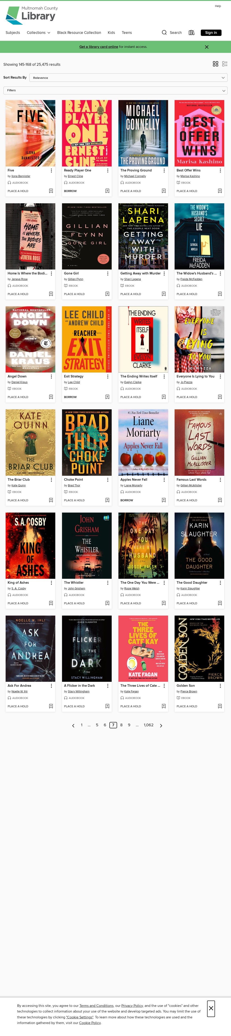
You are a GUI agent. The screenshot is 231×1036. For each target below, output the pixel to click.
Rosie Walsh (131, 588)
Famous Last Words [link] (191, 480)
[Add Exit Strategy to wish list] (107, 397)
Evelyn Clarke (132, 382)
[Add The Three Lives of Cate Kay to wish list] (163, 707)
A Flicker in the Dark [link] (79, 686)
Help (218, 6)
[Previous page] (73, 725)
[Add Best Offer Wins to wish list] (220, 191)
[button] (171, 33)
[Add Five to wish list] (51, 191)
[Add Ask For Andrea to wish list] (51, 707)
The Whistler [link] (73, 583)
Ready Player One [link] (77, 171)
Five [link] (11, 171)
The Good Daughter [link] (192, 583)
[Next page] (161, 725)
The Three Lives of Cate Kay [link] (141, 686)
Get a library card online (98, 47)
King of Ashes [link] (18, 583)
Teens (127, 32)
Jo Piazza (186, 382)
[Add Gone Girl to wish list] (107, 294)
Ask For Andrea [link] (19, 686)
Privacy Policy (132, 1005)
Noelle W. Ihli (20, 691)
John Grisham (76, 588)
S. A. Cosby (19, 588)
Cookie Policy (90, 1023)
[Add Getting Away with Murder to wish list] (163, 294)
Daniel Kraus (20, 382)
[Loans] (192, 33)
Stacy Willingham (79, 691)
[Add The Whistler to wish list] (107, 604)
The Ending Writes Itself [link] (138, 377)
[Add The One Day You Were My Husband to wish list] (163, 604)
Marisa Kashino (190, 176)
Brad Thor (74, 485)
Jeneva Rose (20, 279)
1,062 (149, 725)
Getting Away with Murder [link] (140, 274)
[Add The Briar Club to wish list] (51, 501)
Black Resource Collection (79, 32)
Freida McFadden (191, 279)
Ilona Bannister (21, 176)
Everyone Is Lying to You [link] (196, 377)
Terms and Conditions (96, 1005)
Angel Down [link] (17, 377)
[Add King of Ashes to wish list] (51, 604)
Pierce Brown (188, 691)
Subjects (13, 32)
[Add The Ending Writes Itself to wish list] (163, 397)
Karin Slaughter (190, 588)
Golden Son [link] (186, 686)
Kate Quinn (19, 485)
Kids (111, 32)
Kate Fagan (131, 691)
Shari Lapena (132, 279)
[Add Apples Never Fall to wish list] (163, 501)
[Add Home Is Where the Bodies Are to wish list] (51, 294)
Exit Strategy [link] (73, 377)
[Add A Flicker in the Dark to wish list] (107, 707)
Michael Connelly (135, 176)
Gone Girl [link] (71, 274)
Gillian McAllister (191, 485)
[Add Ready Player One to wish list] (107, 191)
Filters (11, 90)
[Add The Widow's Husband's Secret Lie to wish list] (220, 294)
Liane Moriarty (133, 485)
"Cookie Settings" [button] (79, 1017)
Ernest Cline (75, 176)
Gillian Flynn (75, 279)
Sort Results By (15, 77)
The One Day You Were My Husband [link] (141, 583)
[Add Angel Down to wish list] (51, 397)
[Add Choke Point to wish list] (107, 501)
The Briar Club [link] (19, 480)
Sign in (211, 32)
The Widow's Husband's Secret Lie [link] (197, 274)
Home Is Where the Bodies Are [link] (28, 274)
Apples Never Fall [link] (133, 480)
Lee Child (74, 382)
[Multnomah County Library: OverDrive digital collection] (31, 15)
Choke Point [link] (73, 480)
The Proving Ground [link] (136, 171)
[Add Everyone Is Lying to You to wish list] (220, 397)
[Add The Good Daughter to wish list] (220, 604)
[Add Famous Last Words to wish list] (220, 501)
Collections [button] (37, 32)
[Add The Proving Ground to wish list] (163, 191)
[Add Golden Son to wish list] (220, 707)
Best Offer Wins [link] (189, 171)
